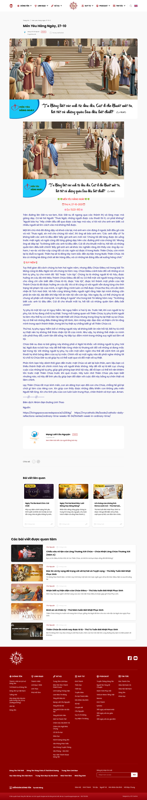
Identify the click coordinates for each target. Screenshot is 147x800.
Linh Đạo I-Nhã (36, 685)
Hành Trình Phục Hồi (104, 691)
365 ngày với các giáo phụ (105, 714)
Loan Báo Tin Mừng (60, 695)
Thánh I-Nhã (35, 681)
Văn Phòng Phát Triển (61, 744)
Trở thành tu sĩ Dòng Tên (18, 687)
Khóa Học (122, 696)
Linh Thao (34, 689)
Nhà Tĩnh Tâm (66, 776)
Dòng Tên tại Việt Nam (17, 691)
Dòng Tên (12, 710)
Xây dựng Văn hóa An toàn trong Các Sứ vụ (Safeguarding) (17, 700)
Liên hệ (11, 706)
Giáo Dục (56, 736)
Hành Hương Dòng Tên (61, 740)
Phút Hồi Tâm (36, 692)
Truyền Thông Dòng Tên (105, 681)
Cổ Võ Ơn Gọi (57, 732)
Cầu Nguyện (79, 711)
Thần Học (78, 685)
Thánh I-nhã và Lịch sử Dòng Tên (17, 682)
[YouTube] (136, 658)
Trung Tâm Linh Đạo (60, 681)
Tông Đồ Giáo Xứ (59, 698)
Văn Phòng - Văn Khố (60, 751)
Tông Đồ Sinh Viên (59, 715)
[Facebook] (130, 658)
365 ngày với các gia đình (106, 719)
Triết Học (78, 689)
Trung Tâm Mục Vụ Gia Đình (46, 776)
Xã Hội (77, 704)
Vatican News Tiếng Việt (105, 695)
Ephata (99, 706)
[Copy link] (38, 461)
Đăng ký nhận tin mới (104, 770)
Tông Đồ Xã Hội (58, 706)
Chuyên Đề (79, 707)
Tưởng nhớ (13, 695)
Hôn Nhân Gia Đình (81, 700)
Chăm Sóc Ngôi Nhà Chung (60, 727)
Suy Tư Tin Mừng (80, 715)
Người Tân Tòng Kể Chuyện (103, 686)
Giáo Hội (78, 787)
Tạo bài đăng (38, 788)
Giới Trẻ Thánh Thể (59, 719)
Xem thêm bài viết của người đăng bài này (61, 440)
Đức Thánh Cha (124, 681)
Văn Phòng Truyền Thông (62, 747)
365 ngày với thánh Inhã (105, 710)
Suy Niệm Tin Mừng (82, 719)
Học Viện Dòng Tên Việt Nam (21, 776)
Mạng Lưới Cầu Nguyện (61, 702)
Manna (99, 698)
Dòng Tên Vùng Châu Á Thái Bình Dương (43, 771)
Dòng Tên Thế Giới (16, 771)
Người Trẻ (103, 787)
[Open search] (130, 6)
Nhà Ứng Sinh (80, 776)
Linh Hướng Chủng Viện (61, 691)
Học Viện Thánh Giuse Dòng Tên (61, 756)
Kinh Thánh (79, 681)
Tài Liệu (95, 787)
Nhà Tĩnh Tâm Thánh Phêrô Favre (60, 686)
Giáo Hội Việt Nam (125, 689)
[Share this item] (52, 524)
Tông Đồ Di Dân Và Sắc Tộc (61, 711)
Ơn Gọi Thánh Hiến (81, 696)
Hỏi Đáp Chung (129, 787)
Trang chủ (26, 20)
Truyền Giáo (79, 692)
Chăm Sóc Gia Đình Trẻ (61, 723)
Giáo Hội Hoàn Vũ (125, 685)
